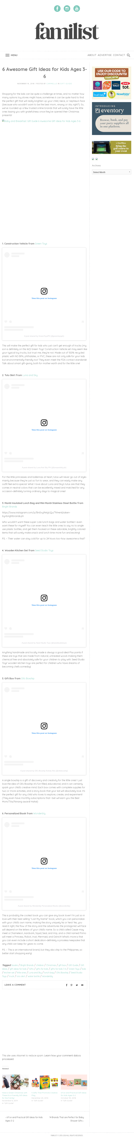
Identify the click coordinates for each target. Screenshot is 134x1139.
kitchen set (9, 972)
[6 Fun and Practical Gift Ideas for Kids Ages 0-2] (74, 1082)
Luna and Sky (30, 375)
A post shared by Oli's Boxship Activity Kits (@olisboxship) (44, 771)
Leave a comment (15, 984)
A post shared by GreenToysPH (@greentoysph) (44, 336)
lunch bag (49, 972)
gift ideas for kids (18, 969)
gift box (62, 965)
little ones (21, 972)
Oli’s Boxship (27, 678)
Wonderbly (39, 813)
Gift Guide (66, 83)
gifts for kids (42, 969)
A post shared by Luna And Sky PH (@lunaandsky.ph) (44, 467)
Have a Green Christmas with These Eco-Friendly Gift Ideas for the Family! (14, 1095)
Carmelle (51, 83)
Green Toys (41, 243)
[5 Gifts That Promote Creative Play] (45, 1082)
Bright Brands (9, 506)
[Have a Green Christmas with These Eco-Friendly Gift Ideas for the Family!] (15, 1082)
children (40, 965)
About (92, 55)
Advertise (105, 55)
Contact (119, 55)
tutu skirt (21, 976)
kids (84, 969)
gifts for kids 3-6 (58, 969)
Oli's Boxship (62, 972)
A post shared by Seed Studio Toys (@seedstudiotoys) (44, 643)
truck (11, 976)
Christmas (51, 965)
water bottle (34, 976)
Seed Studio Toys (44, 550)
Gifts (31, 969)
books (15, 965)
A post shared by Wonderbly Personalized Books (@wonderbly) (44, 906)
